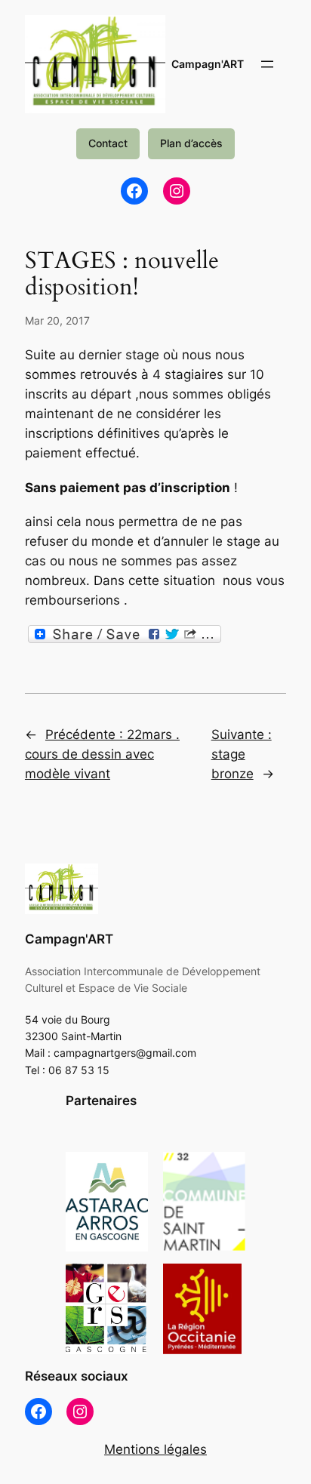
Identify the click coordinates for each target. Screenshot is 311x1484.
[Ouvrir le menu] (267, 64)
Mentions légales (155, 1449)
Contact (108, 143)
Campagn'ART (207, 63)
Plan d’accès (191, 143)
